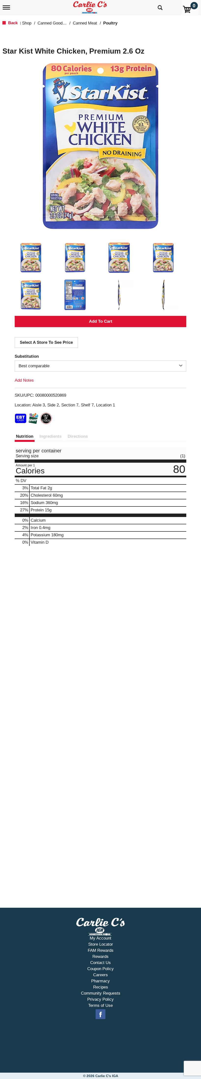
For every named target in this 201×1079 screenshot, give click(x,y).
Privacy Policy (100, 999)
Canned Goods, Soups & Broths (67, 23)
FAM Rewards (100, 950)
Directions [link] (78, 436)
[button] (31, 257)
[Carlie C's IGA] (90, 6)
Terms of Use (100, 1005)
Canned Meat (85, 23)
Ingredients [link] (50, 436)
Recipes (100, 987)
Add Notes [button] (24, 380)
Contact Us (100, 962)
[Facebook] (100, 1014)
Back (12, 23)
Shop (26, 23)
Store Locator (100, 944)
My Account (100, 938)
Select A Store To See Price (46, 342)
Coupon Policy (100, 968)
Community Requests (100, 993)
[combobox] (100, 366)
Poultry (110, 23)
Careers (100, 975)
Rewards (100, 956)
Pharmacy (100, 981)
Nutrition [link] (24, 436)
